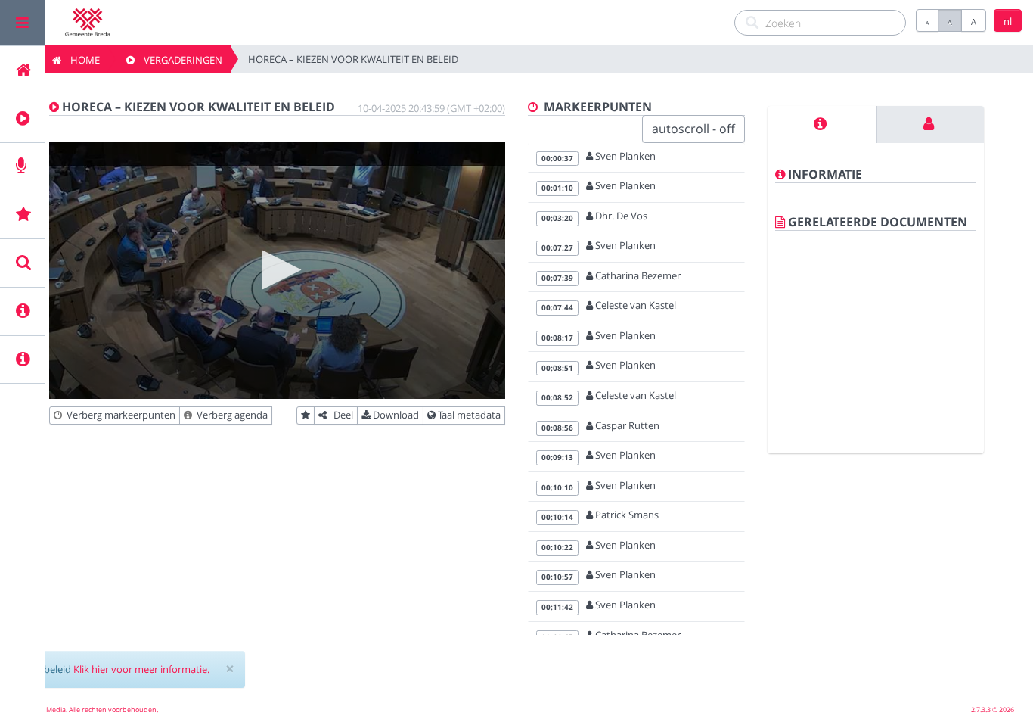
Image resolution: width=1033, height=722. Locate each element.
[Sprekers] (930, 124)
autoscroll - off (693, 128)
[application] (277, 270)
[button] (277, 270)
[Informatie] (822, 124)
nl (1008, 21)
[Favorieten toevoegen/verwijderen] (305, 415)
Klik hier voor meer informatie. (141, 669)
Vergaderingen (178, 60)
